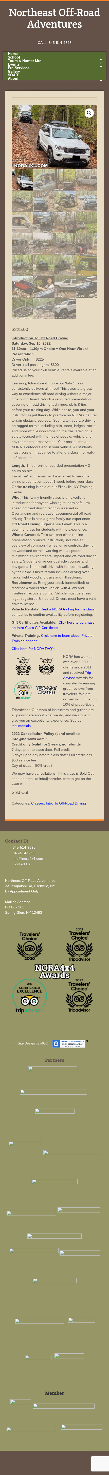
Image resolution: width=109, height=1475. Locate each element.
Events (14, 64)
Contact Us (21, 864)
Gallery (14, 71)
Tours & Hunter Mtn (25, 60)
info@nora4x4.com (28, 858)
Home (13, 53)
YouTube (61, 35)
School (14, 57)
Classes (37, 803)
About (13, 78)
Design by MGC (36, 1043)
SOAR (13, 75)
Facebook (48, 35)
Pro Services (18, 67)
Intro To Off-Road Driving (66, 803)
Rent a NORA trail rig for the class (68, 609)
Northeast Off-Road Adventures (54, 18)
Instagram (54, 35)
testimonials (21, 726)
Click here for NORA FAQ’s (33, 649)
